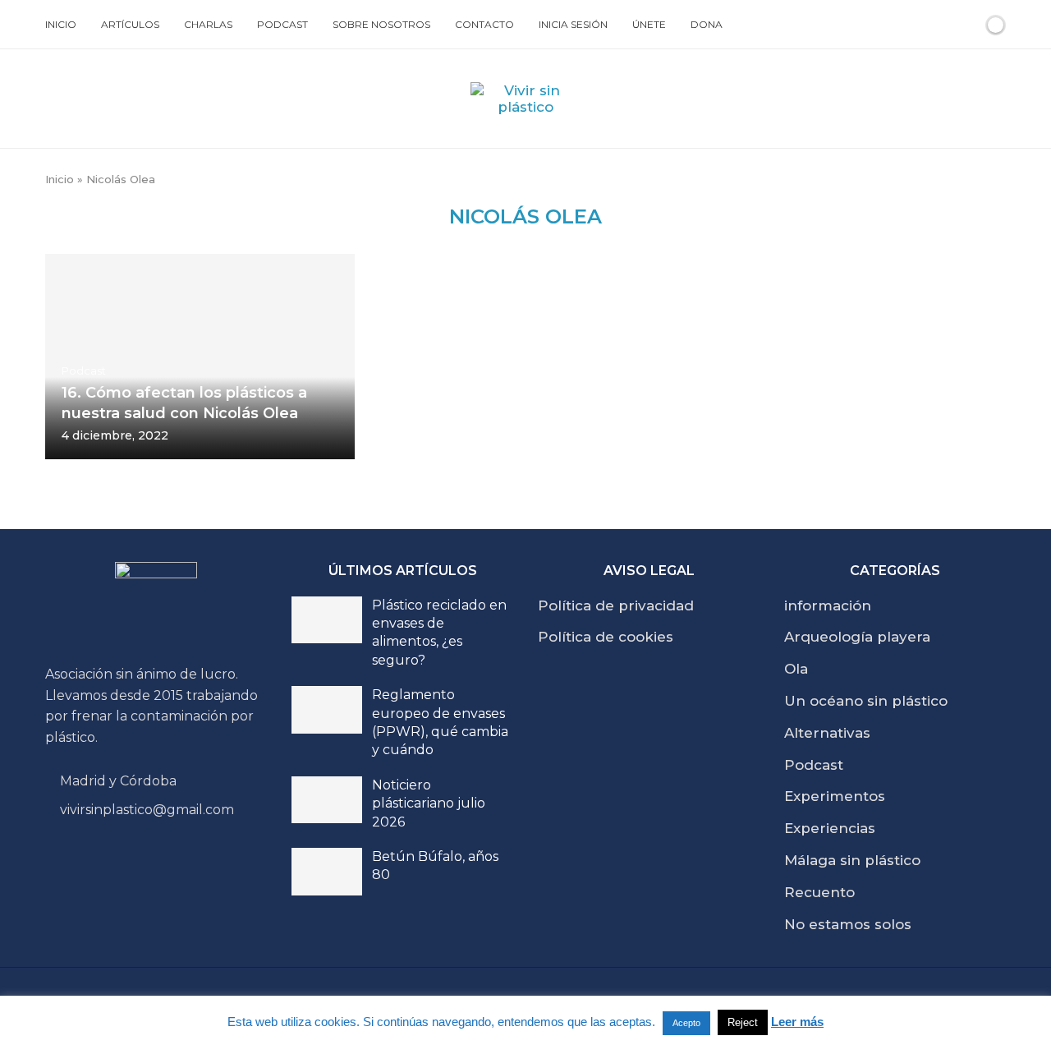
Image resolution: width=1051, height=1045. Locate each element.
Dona (707, 24)
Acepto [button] (686, 1023)
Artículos (130, 24)
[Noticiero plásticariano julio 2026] (326, 800)
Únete (649, 24)
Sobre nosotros (381, 24)
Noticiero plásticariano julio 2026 (428, 803)
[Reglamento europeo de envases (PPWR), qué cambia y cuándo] (326, 710)
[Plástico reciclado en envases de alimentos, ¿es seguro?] (326, 620)
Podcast (282, 24)
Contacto (484, 24)
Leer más (797, 1022)
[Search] (967, 24)
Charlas (208, 24)
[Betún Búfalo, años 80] (326, 871)
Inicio (60, 24)
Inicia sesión (573, 24)
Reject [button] (742, 1022)
